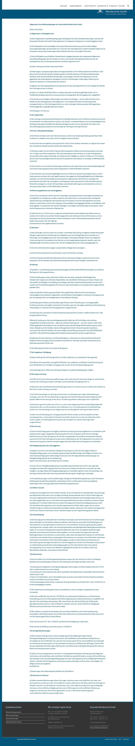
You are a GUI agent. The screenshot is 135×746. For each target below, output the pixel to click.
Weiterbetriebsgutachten (13, 712)
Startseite (63, 6)
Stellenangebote (76, 6)
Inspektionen (102, 6)
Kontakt (122, 6)
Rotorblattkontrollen (12, 718)
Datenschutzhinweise (111, 739)
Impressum (126, 739)
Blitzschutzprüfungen (12, 715)
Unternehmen (89, 6)
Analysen (112, 6)
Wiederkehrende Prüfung (13, 722)
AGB (120, 739)
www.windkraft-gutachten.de (99, 728)
